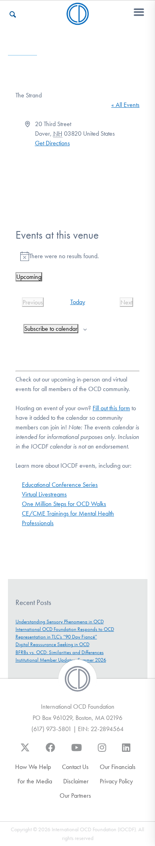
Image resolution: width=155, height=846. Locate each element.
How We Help (33, 767)
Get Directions (52, 143)
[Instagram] (102, 751)
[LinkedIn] (126, 751)
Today (77, 302)
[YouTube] (76, 751)
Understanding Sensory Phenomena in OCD (59, 622)
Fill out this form (111, 408)
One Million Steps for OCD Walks (64, 504)
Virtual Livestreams (44, 494)
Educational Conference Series (60, 484)
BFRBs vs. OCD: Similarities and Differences (59, 652)
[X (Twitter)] (25, 751)
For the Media (34, 781)
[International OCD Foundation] (78, 20)
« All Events (125, 105)
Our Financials (118, 767)
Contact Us (75, 767)
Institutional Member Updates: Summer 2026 (60, 660)
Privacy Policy (116, 781)
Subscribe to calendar (51, 328)
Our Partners (75, 795)
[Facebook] (50, 751)
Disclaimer (76, 781)
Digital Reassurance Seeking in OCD (52, 644)
